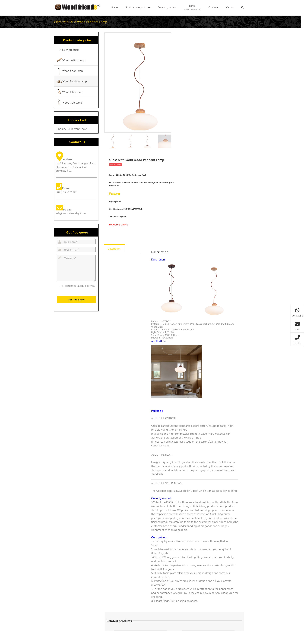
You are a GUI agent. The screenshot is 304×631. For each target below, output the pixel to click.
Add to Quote (115, 164)
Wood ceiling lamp (73, 60)
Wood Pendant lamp (74, 81)
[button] (242, 7)
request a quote (118, 224)
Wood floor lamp (72, 70)
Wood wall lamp (72, 102)
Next (168, 82)
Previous (106, 82)
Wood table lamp (72, 92)
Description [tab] (114, 248)
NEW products (70, 49)
